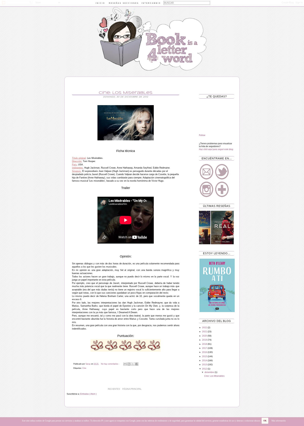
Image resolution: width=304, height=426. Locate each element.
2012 (205, 369)
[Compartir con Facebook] (136, 364)
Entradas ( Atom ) (88, 394)
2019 (205, 340)
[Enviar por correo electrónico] (125, 364)
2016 (205, 352)
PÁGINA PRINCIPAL (132, 389)
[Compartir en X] (133, 364)
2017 (205, 348)
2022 (205, 327)
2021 (205, 331)
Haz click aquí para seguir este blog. (216, 149)
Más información (278, 420)
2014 (205, 360)
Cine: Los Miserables (126, 93)
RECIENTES (114, 389)
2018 (205, 344)
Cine (84, 368)
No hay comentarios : (110, 364)
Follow (202, 135)
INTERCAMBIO (151, 3)
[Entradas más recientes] (184, 389)
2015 (205, 356)
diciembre (210, 372)
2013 (205, 364)
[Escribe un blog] (129, 364)
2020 (205, 336)
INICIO (100, 3)
